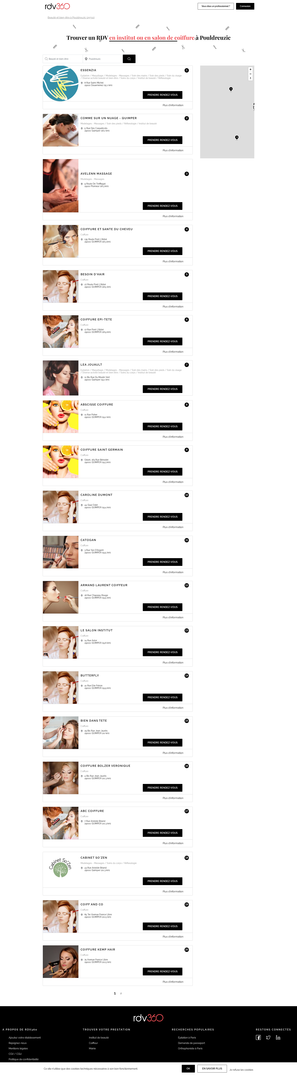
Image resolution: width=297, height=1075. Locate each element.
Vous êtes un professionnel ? (216, 6)
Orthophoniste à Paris (190, 1048)
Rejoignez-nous (18, 1043)
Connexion (245, 6)
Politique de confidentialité (24, 1059)
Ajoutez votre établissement (25, 1037)
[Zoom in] (250, 69)
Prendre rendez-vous (163, 94)
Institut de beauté (99, 1037)
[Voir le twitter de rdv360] (268, 1037)
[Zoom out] (250, 74)
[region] (227, 112)
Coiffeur (93, 1043)
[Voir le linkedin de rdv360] (278, 1037)
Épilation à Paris (187, 1037)
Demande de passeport (191, 1043)
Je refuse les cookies (241, 1069)
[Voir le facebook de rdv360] (258, 1037)
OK (188, 1068)
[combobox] (63, 59)
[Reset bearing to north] (250, 78)
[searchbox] (63, 59)
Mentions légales (18, 1048)
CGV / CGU (15, 1053)
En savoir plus (212, 1068)
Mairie (92, 1048)
